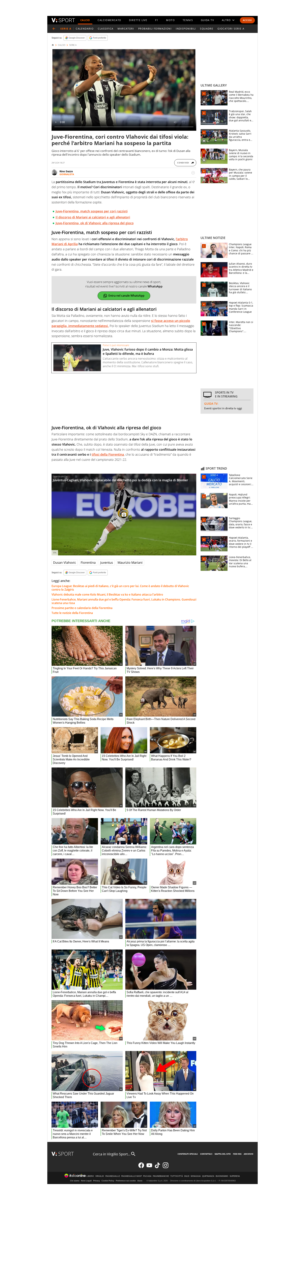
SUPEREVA (235, 1176)
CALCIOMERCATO (109, 20)
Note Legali (86, 1181)
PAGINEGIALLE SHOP (131, 1176)
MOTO (170, 20)
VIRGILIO (99, 1176)
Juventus (106, 562)
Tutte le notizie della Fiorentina (72, 613)
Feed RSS (237, 1154)
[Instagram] (165, 1167)
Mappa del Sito (223, 1154)
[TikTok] (157, 1167)
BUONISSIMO (222, 1176)
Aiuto (139, 1181)
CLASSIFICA (105, 28)
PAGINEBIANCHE (161, 1176)
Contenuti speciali (188, 1154)
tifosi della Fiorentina (108, 454)
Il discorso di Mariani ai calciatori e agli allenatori (93, 217)
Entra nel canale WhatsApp (126, 296)
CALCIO (85, 20)
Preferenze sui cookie (126, 1181)
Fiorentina (88, 562)
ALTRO (226, 20)
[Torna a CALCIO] (53, 28)
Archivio (248, 1154)
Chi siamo (74, 1181)
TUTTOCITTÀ (176, 1176)
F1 (156, 20)
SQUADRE (206, 28)
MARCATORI (126, 28)
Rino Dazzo (66, 171)
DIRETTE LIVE (138, 20)
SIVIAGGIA (196, 1176)
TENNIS (188, 20)
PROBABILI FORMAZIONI (155, 28)
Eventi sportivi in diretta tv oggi (223, 408)
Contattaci (206, 1154)
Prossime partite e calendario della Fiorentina (82, 608)
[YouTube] (149, 1167)
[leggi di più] (193, 173)
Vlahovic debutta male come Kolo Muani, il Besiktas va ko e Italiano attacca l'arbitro (107, 594)
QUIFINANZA (208, 1176)
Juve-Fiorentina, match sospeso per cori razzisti (92, 211)
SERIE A (73, 45)
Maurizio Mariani (130, 562)
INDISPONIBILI (186, 28)
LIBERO (90, 1176)
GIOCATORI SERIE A (230, 28)
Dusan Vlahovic (64, 562)
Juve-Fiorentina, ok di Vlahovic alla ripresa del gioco (95, 223)
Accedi (247, 20)
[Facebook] (141, 1167)
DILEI (186, 1176)
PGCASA (147, 1176)
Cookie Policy (107, 1181)
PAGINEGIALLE (112, 1176)
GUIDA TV (207, 20)
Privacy (96, 1181)
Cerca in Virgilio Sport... (111, 1154)
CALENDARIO (85, 28)
